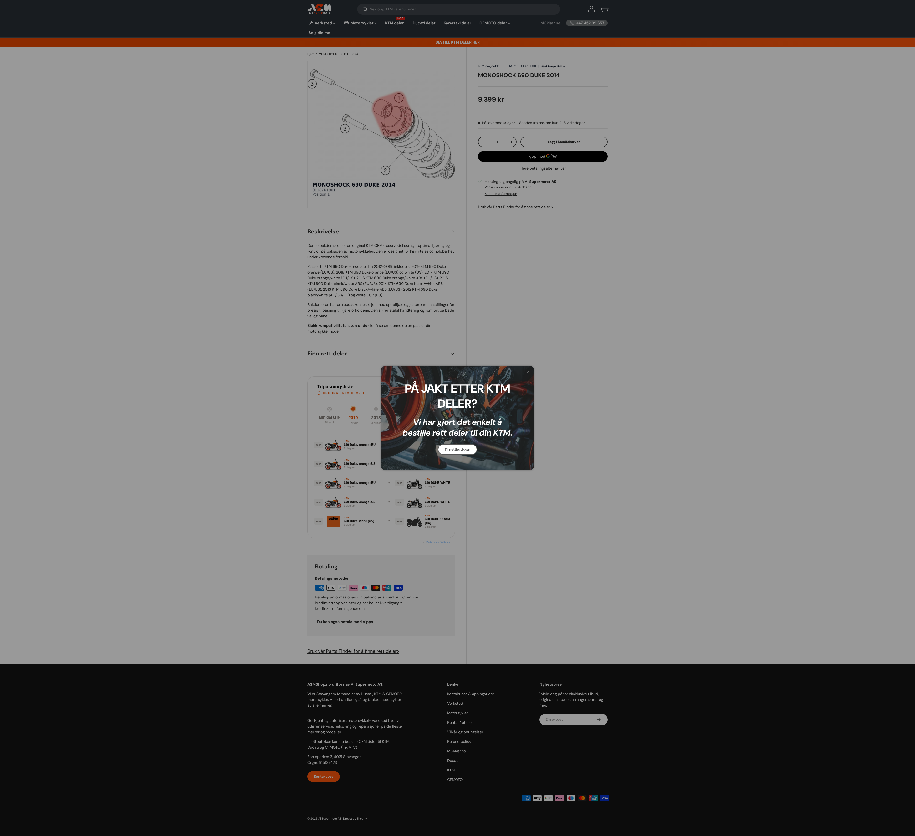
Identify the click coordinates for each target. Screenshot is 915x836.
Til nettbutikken (457, 449)
